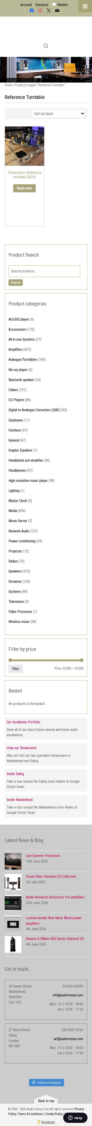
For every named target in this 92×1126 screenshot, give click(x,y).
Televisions (16, 601)
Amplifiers (15, 349)
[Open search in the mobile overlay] (46, 46)
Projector (15, 551)
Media (12, 511)
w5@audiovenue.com (68, 1039)
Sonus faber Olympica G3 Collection (51, 876)
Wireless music (18, 622)
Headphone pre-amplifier (25, 460)
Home (9, 85)
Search (16, 282)
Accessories (17, 329)
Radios (13, 561)
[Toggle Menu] (85, 6)
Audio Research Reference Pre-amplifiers (55, 897)
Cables (13, 390)
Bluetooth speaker (21, 380)
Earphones (15, 420)
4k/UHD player (18, 319)
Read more (24, 188)
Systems (14, 591)
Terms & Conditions (30, 1114)
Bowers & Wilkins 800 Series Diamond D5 (55, 939)
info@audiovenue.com (68, 995)
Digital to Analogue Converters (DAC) (34, 410)
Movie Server (17, 521)
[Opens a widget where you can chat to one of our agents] (75, 1118)
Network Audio (18, 531)
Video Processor (20, 612)
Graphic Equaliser (20, 450)
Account (26, 5)
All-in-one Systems (21, 339)
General (13, 440)
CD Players (16, 400)
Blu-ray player (17, 370)
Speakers (15, 571)
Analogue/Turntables (22, 359)
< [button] (5, 68)
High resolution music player (28, 481)
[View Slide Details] (46, 69)
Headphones (17, 470)
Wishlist (62, 5)
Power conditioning (22, 541)
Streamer (15, 581)
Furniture (14, 430)
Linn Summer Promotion (43, 856)
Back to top (46, 1101)
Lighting (13, 491)
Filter (15, 669)
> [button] (86, 68)
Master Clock (17, 501)
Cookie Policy (54, 1114)
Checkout (41, 5)
